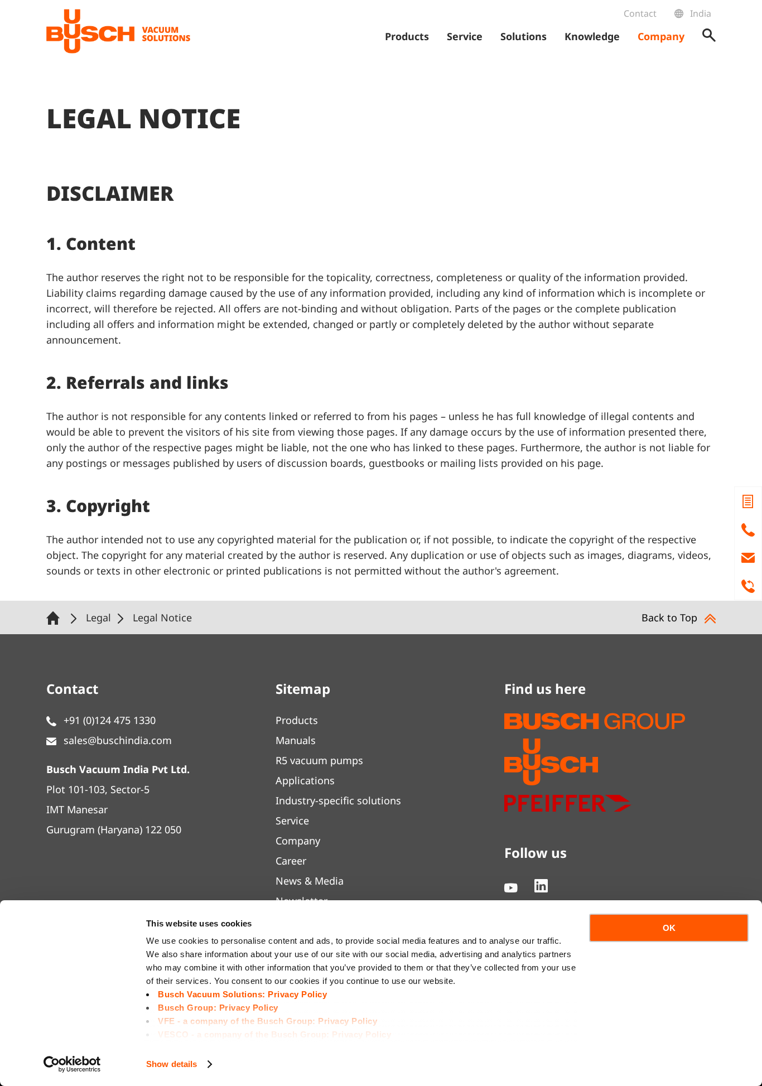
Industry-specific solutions (338, 800)
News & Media (310, 880)
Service (292, 820)
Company (298, 840)
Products (297, 720)
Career (291, 860)
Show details (171, 1064)
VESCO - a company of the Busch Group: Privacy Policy (274, 1034)
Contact (640, 13)
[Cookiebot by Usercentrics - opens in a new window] (72, 1064)
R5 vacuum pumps (319, 760)
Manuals (296, 740)
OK (669, 928)
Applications (305, 780)
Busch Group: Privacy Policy (218, 1007)
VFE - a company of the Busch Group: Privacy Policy (267, 1021)
